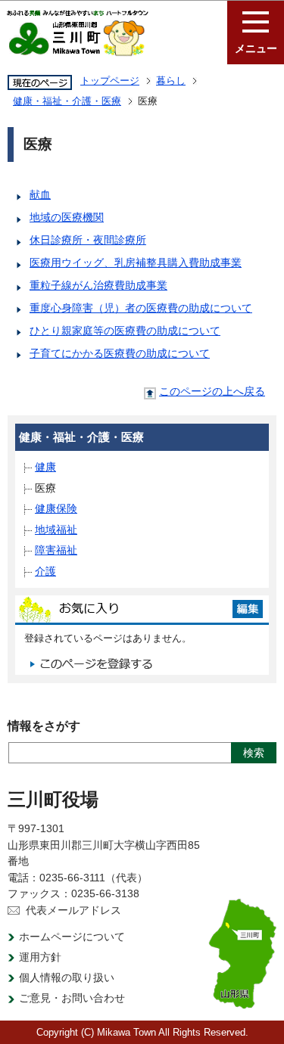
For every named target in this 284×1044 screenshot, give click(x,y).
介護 (45, 571)
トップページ (109, 80)
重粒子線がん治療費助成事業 (98, 285)
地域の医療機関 (67, 217)
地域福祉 (56, 530)
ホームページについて (72, 937)
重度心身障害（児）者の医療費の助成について (141, 308)
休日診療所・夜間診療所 (88, 240)
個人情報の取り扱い (66, 977)
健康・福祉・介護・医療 (67, 101)
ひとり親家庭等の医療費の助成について (125, 331)
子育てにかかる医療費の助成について (120, 353)
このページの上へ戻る (212, 391)
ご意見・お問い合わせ (72, 998)
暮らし (171, 80)
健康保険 (56, 508)
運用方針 (40, 957)
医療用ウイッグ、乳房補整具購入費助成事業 (136, 262)
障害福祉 (56, 550)
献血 (40, 194)
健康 (45, 467)
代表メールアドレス (73, 910)
